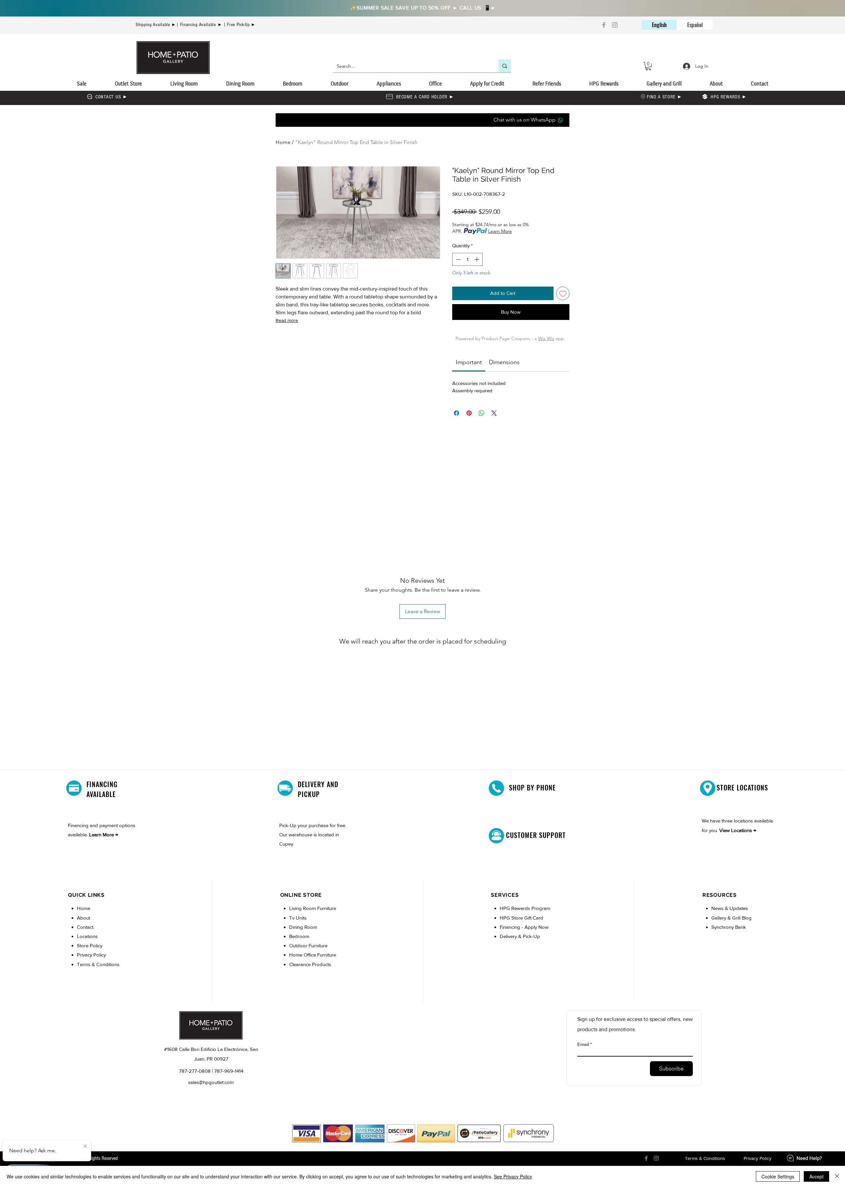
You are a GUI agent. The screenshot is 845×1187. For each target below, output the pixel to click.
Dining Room (303, 927)
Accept (816, 1176)
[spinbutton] (467, 259)
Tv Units (298, 918)
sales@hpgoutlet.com (211, 1082)
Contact (85, 927)
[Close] (837, 1176)
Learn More (500, 231)
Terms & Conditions (98, 964)
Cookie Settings (777, 1176)
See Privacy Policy (513, 1176)
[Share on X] (494, 413)
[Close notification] (85, 1146)
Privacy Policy (91, 955)
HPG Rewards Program (525, 908)
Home (283, 142)
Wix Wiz (546, 338)
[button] (648, 66)
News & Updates (729, 908)
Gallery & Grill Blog (731, 918)
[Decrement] (457, 259)
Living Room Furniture (312, 908)
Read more (287, 320)
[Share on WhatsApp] (482, 413)
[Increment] (477, 259)
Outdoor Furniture (308, 945)
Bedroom (300, 936)
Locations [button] (87, 936)
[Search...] (504, 65)
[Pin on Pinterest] (469, 413)
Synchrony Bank (728, 927)
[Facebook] (604, 25)
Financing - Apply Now (524, 927)
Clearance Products (310, 964)
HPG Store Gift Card (521, 918)
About (83, 918)
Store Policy (89, 945)
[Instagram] (615, 25)
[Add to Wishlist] (563, 293)
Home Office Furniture (312, 955)
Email (583, 1044)
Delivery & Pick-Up (520, 936)
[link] (469, 362)
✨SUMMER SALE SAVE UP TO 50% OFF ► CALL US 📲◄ (422, 7)
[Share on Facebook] (456, 413)
